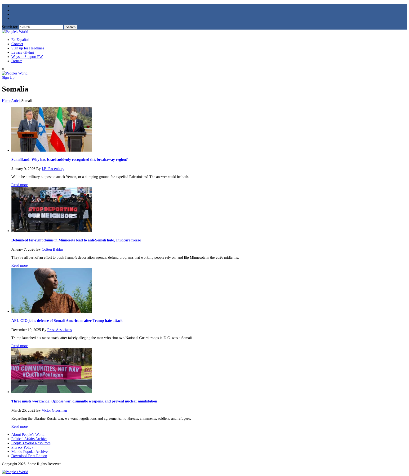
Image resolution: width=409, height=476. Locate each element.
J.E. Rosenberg (53, 169)
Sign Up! (9, 77)
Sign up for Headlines (27, 48)
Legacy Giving (22, 52)
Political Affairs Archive (29, 439)
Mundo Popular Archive (29, 452)
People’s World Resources (30, 443)
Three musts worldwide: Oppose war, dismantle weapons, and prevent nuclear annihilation (84, 401)
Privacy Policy (22, 447)
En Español (20, 40)
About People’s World (27, 434)
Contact (17, 44)
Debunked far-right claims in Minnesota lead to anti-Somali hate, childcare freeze (76, 240)
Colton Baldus (52, 249)
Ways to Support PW (27, 57)
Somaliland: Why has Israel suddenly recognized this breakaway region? (69, 159)
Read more (19, 185)
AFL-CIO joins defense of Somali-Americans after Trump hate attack (67, 321)
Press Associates (59, 330)
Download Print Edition (29, 456)
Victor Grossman (54, 410)
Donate (16, 61)
